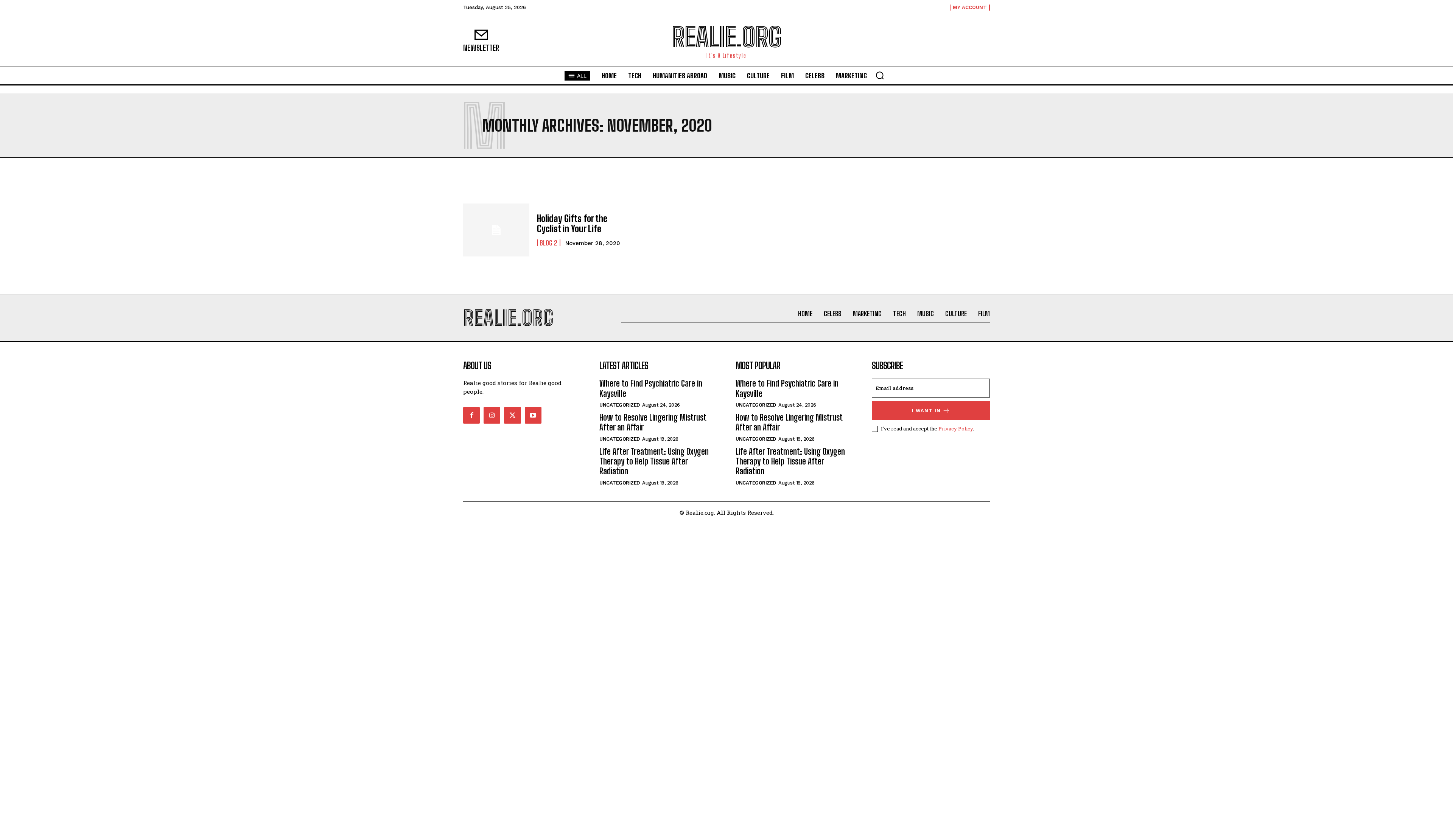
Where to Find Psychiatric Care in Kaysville (650, 388)
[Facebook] (471, 415)
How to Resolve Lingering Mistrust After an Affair (652, 422)
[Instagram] (492, 415)
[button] (880, 75)
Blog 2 (548, 242)
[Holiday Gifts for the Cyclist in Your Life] (496, 229)
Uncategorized (619, 405)
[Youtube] (533, 415)
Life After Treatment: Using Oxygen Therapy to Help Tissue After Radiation (654, 461)
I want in (926, 410)
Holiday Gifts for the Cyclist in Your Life (572, 223)
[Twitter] (512, 415)
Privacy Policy (955, 428)
